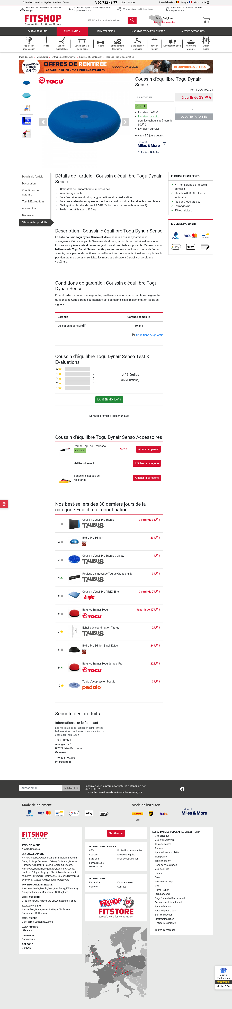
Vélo (157, 885)
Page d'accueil (26, 57)
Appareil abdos (163, 906)
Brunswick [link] (43, 861)
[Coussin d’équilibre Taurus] (74, 523)
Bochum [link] (72, 857)
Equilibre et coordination (90, 57)
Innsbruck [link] (33, 900)
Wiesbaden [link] (50, 879)
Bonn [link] (25, 861)
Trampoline (161, 856)
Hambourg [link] (27, 868)
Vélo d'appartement (165, 840)
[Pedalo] (93, 687)
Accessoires (29, 208)
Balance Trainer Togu (95, 609)
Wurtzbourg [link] (63, 879)
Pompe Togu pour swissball (90, 446)
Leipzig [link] (45, 872)
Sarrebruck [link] (73, 876)
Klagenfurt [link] (45, 900)
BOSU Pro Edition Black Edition (100, 645)
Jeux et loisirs (106, 31)
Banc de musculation (166, 865)
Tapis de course (163, 844)
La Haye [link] (53, 909)
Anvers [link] (25, 849)
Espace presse (124, 882)
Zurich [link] (49, 921)
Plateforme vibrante (165, 923)
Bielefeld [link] (62, 857)
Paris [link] (29, 930)
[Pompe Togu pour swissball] (65, 449)
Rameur (159, 848)
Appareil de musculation (167, 852)
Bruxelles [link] (35, 849)
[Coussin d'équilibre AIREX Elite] (74, 595)
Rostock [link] (62, 876)
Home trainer (162, 890)
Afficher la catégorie (147, 463)
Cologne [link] (35, 872)
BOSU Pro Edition (92, 537)
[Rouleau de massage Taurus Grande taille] (74, 577)
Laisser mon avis (109, 399)
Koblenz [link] (26, 872)
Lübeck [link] (53, 872)
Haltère (159, 873)
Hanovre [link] (38, 868)
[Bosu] (93, 543)
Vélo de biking (162, 869)
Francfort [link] (57, 865)
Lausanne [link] (40, 921)
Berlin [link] (54, 857)
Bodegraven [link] (41, 909)
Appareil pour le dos (165, 910)
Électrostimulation (164, 919)
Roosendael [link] (28, 913)
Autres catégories (192, 31)
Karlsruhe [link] (61, 868)
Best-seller (28, 215)
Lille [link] (24, 930)
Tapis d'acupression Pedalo (98, 681)
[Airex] (93, 597)
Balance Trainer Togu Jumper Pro (102, 663)
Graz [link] (24, 900)
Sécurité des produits (34, 222)
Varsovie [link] (26, 947)
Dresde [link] (73, 861)
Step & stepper (162, 894)
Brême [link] (53, 861)
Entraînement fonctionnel (64, 57)
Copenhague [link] (28, 939)
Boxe (157, 877)
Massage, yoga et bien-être (148, 31)
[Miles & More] (194, 811)
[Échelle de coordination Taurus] (74, 631)
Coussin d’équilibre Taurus (98, 519)
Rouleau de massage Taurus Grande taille (107, 573)
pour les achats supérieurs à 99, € (155, 120)
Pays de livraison (167, 2)
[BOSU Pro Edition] (74, 541)
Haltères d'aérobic (84, 463)
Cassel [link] (70, 868)
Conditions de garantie (30, 192)
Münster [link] (26, 876)
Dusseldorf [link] (27, 865)
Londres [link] (36, 892)
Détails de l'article (32, 176)
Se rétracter (116, 833)
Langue (184, 2)
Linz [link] (54, 900)
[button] (26, 82)
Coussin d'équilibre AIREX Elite (100, 591)
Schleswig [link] (27, 879)
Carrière (57, 2)
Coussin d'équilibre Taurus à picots (103, 555)
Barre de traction (164, 914)
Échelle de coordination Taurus (100, 627)
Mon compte (200, 2)
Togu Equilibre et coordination (120, 57)
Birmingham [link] (46, 888)
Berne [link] (31, 921)
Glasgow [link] (26, 892)
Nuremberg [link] (37, 876)
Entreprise (27, 2)
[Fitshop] (43, 20)
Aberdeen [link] (27, 888)
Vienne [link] (72, 900)
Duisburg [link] (39, 865)
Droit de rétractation (128, 858)
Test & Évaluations (33, 201)
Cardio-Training (38, 31)
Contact (66, 2)
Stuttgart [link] (38, 879)
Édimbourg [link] (72, 888)
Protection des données (129, 850)
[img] (164, 143)
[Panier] (207, 20)
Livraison (94, 858)
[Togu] (51, 80)
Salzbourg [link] (62, 900)
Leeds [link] (36, 888)
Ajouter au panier (194, 116)
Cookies (93, 854)
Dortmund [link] (63, 861)
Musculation (72, 31)
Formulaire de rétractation (96, 865)
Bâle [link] (24, 921)
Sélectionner (144, 97)
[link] (176, 235)
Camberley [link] (59, 888)
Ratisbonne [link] (50, 876)
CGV (91, 850)
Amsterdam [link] (28, 909)
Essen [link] (48, 865)
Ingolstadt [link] (49, 868)
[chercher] (132, 20)
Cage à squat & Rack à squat (170, 898)
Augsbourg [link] (44, 857)
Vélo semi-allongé (164, 881)
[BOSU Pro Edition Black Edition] (74, 649)
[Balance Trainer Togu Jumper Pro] (74, 667)
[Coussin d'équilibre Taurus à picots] (74, 559)
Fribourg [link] (67, 865)
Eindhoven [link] (64, 909)
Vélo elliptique (162, 835)
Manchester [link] (48, 892)
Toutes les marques (165, 930)
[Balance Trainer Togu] (74, 613)
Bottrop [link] (33, 861)
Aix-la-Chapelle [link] (29, 857)
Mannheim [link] (63, 872)
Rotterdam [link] (41, 913)
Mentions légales (42, 2)
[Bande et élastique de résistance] (65, 477)
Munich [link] (74, 872)
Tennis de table (163, 860)
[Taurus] (93, 525)
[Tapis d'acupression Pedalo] (74, 685)
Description (29, 183)
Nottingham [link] (61, 892)
